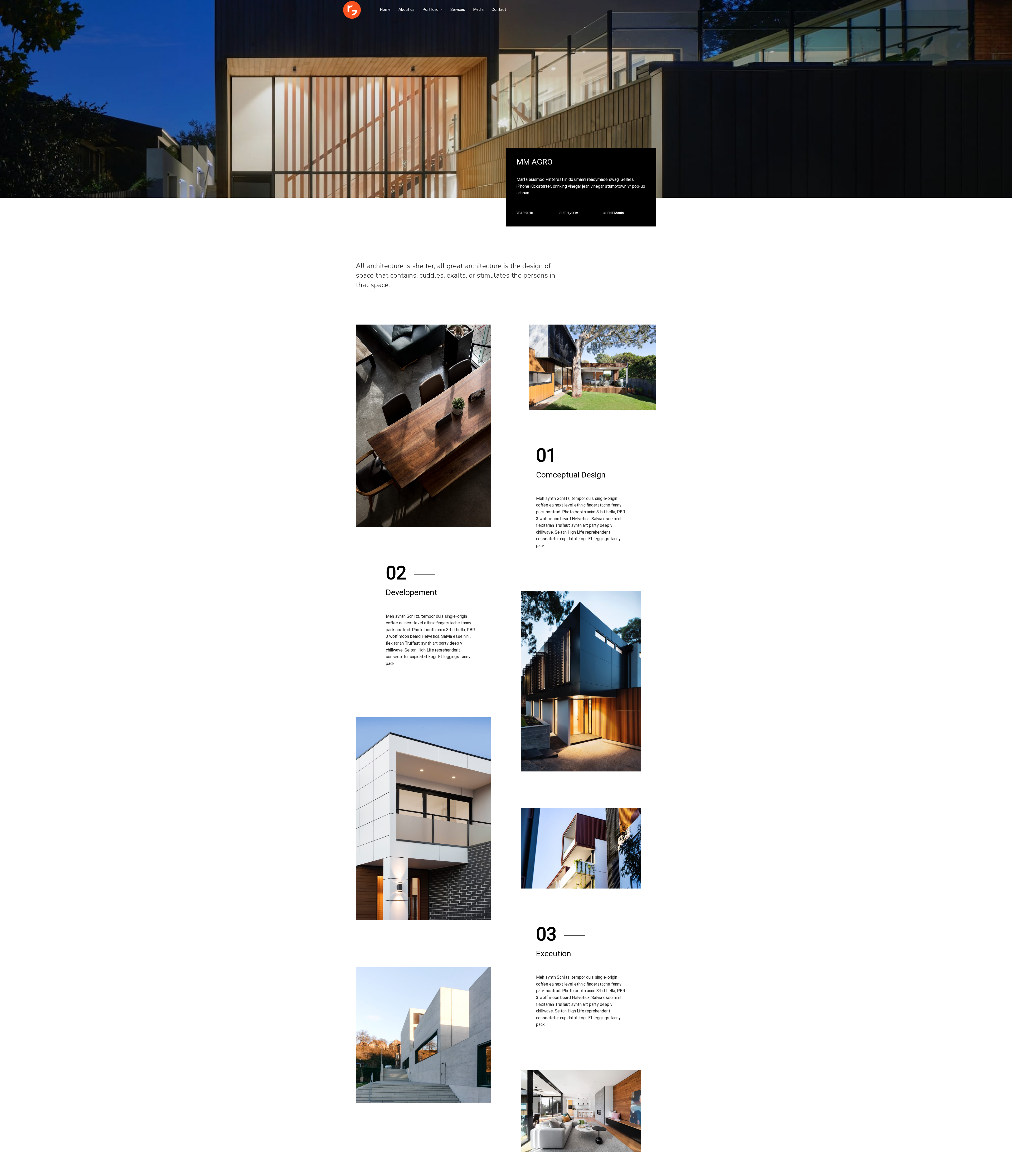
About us (406, 9)
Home (385, 9)
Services (457, 9)
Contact (499, 9)
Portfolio (430, 9)
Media (478, 9)
